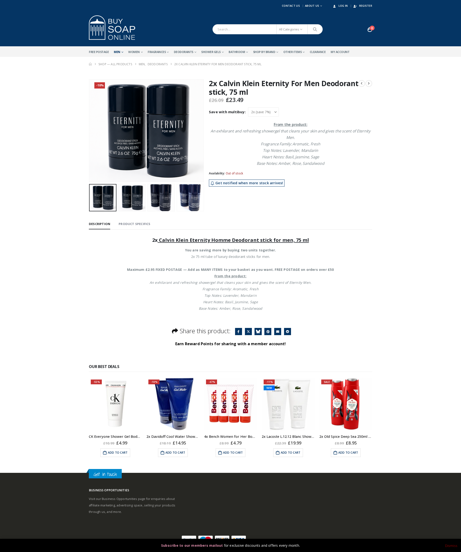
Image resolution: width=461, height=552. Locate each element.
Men (117, 52)
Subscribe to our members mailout (192, 545)
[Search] (315, 29)
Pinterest (267, 331)
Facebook (238, 331)
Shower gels (211, 52)
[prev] (361, 83)
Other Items (292, 52)
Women (134, 52)
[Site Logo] (112, 27)
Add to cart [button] (117, 453)
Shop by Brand (264, 52)
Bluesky (258, 331)
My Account (340, 52)
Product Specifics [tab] (134, 224)
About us (312, 5)
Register (365, 5)
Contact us (291, 5)
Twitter (248, 331)
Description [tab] (99, 224)
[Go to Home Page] (90, 64)
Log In (343, 5)
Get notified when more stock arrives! (248, 183)
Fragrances (157, 52)
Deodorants (183, 52)
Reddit (287, 331)
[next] (368, 83)
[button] (90, 130)
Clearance (318, 52)
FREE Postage (99, 52)
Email (277, 331)
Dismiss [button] (451, 545)
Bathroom (237, 52)
